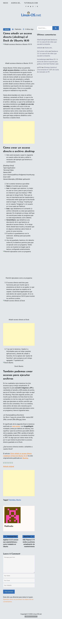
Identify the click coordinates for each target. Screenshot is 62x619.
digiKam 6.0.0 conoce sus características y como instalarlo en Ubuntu (10, 543)
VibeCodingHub (42, 40)
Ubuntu (18, 500)
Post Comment (9, 592)
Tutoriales (12, 500)
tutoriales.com (31, 3)
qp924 (39, 67)
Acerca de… (16, 3)
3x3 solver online (43, 51)
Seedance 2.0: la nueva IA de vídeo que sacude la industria (47, 42)
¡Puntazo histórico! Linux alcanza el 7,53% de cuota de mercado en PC (48, 69)
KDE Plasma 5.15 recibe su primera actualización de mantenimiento (29, 543)
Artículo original (8, 466)
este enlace (16, 426)
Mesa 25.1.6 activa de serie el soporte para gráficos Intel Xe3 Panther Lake (47, 61)
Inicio (5, 3)
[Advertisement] (19, 132)
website (39, 48)
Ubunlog (7, 29)
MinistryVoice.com (33, 616)
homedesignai (42, 59)
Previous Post (12, 536)
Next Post (27, 536)
